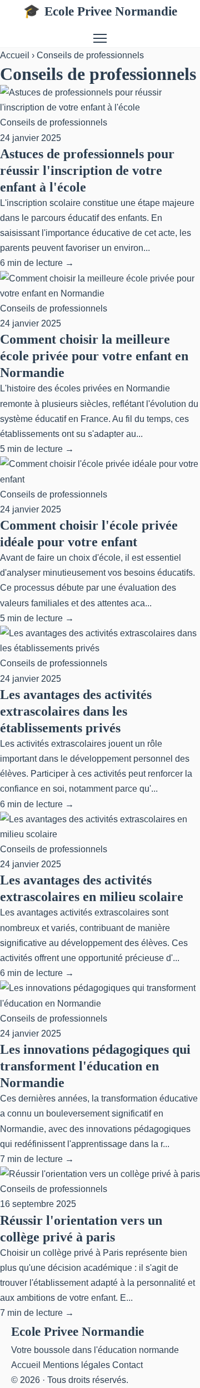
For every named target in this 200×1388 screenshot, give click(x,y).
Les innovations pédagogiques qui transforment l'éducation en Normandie (95, 1066)
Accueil (14, 55)
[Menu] (100, 38)
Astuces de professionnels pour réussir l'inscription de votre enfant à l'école (87, 170)
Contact (127, 1365)
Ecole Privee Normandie (100, 11)
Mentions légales (76, 1365)
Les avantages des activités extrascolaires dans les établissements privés (76, 711)
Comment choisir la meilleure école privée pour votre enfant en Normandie (94, 356)
